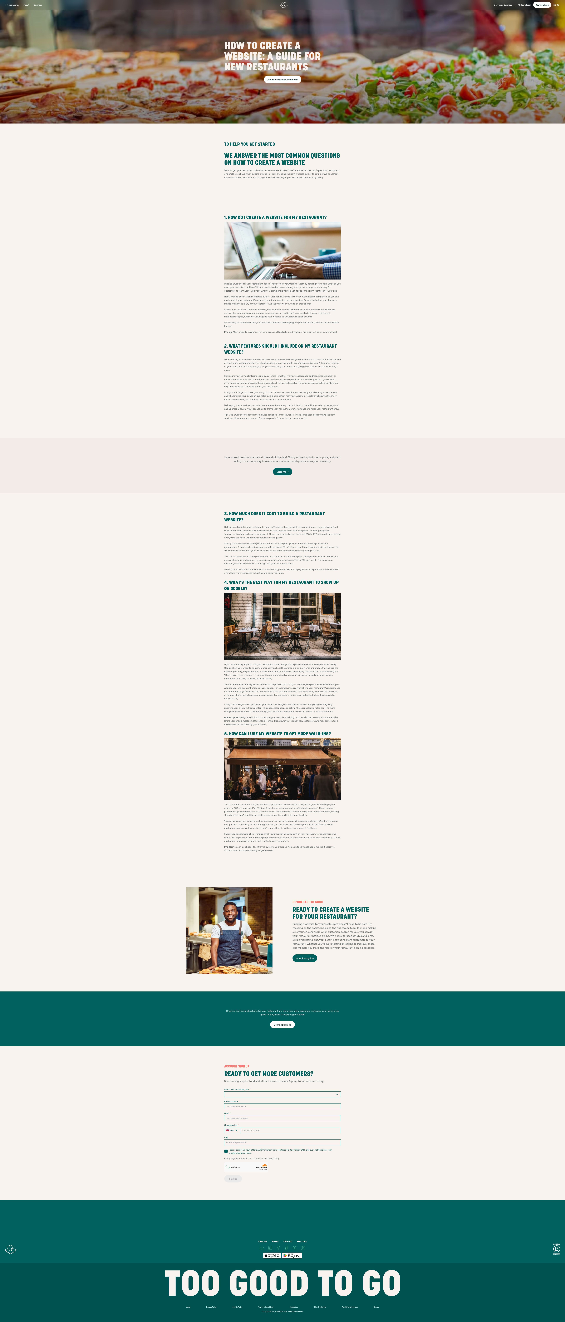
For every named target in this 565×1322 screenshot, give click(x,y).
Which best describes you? (237, 1089)
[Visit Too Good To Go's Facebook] (278, 1248)
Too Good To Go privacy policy (265, 1158)
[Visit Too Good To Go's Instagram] (270, 1248)
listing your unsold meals (236, 720)
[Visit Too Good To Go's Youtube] (295, 1248)
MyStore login (524, 5)
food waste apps (306, 846)
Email (227, 1113)
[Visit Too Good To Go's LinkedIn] (262, 1248)
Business (38, 5)
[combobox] (282, 1094)
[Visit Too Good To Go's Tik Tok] (286, 1248)
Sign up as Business (503, 5)
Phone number (231, 1125)
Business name (232, 1101)
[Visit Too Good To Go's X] (303, 1248)
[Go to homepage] (283, 5)
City (226, 1137)
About (26, 5)
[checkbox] (226, 1151)
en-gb (556, 5)
